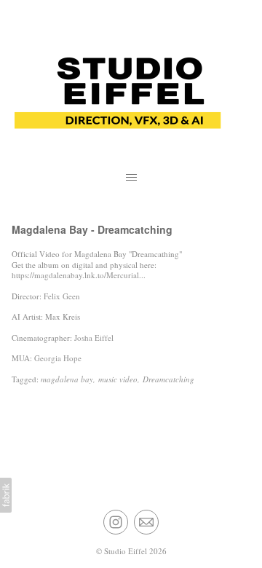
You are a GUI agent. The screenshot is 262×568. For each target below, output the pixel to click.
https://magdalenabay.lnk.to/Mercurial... (79, 274)
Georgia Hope (58, 357)
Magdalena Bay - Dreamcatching (92, 229)
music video (118, 379)
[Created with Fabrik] (6, 495)
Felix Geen (62, 296)
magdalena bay (67, 379)
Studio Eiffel (125, 550)
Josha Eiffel (94, 337)
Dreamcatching (168, 379)
